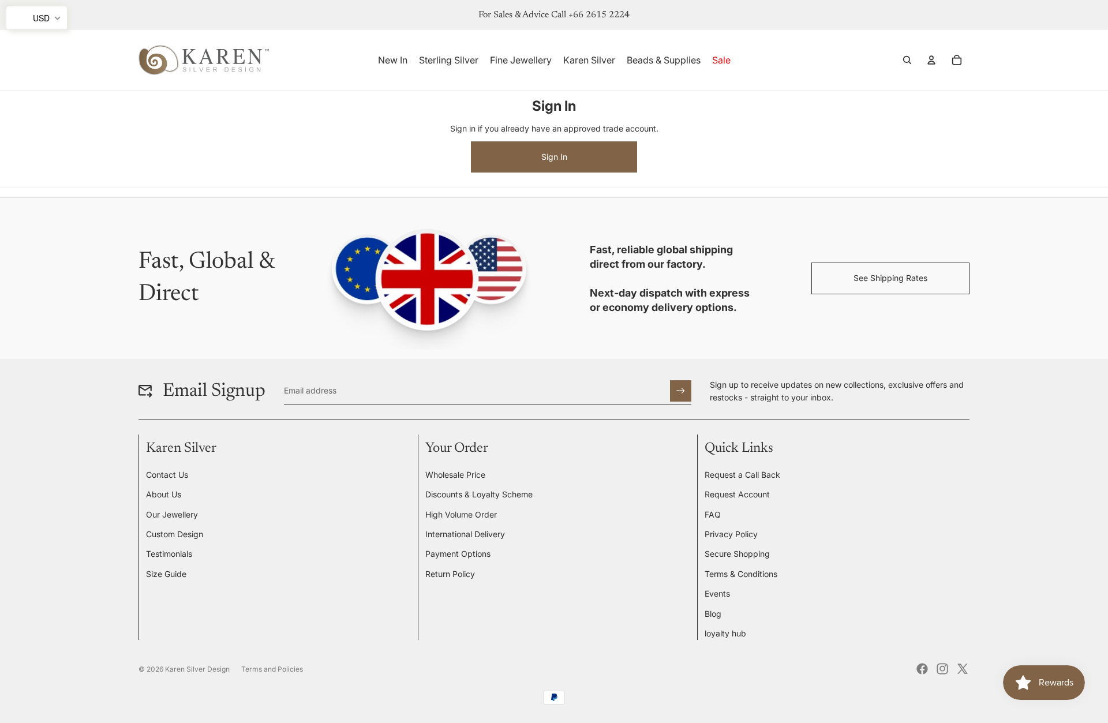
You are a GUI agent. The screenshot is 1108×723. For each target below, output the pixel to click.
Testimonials (169, 554)
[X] (962, 669)
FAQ (713, 514)
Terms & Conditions (741, 574)
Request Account (737, 494)
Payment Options (458, 554)
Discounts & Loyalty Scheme (479, 494)
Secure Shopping (737, 554)
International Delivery (465, 534)
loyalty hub (725, 633)
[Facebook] (922, 669)
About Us (163, 494)
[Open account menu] (931, 60)
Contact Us (167, 474)
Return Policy (450, 574)
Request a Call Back (742, 474)
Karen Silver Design (197, 669)
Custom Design (174, 534)
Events (717, 593)
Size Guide (166, 574)
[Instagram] (942, 669)
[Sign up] (680, 391)
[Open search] (907, 60)
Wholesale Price (455, 474)
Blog (713, 614)
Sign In (554, 157)
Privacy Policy (731, 534)
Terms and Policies (272, 669)
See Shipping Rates (890, 278)
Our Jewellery (172, 514)
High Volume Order (461, 514)
